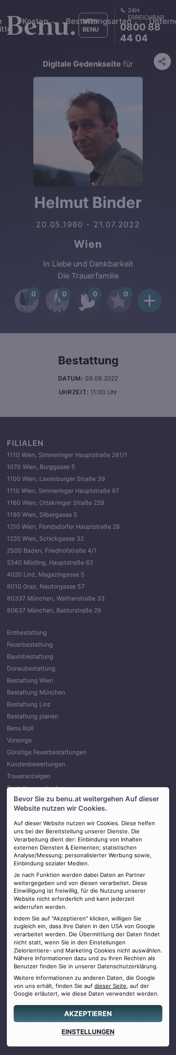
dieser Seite (110, 986)
